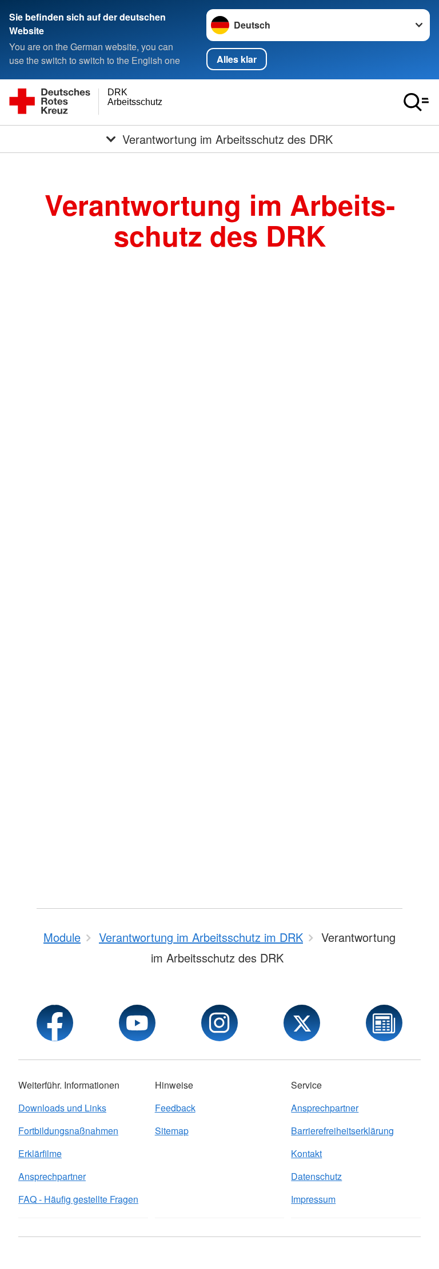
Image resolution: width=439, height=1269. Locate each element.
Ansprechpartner (52, 1176)
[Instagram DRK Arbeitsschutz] (219, 1023)
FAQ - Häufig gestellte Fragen (78, 1199)
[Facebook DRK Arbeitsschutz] (55, 1023)
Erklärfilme (40, 1153)
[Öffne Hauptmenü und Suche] (416, 102)
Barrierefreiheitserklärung (342, 1130)
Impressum (313, 1199)
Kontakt (306, 1153)
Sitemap (172, 1130)
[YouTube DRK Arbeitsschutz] (137, 1023)
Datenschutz (316, 1176)
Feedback (175, 1107)
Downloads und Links (62, 1107)
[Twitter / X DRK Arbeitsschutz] (302, 1023)
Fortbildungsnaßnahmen (68, 1130)
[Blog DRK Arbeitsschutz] (384, 1023)
